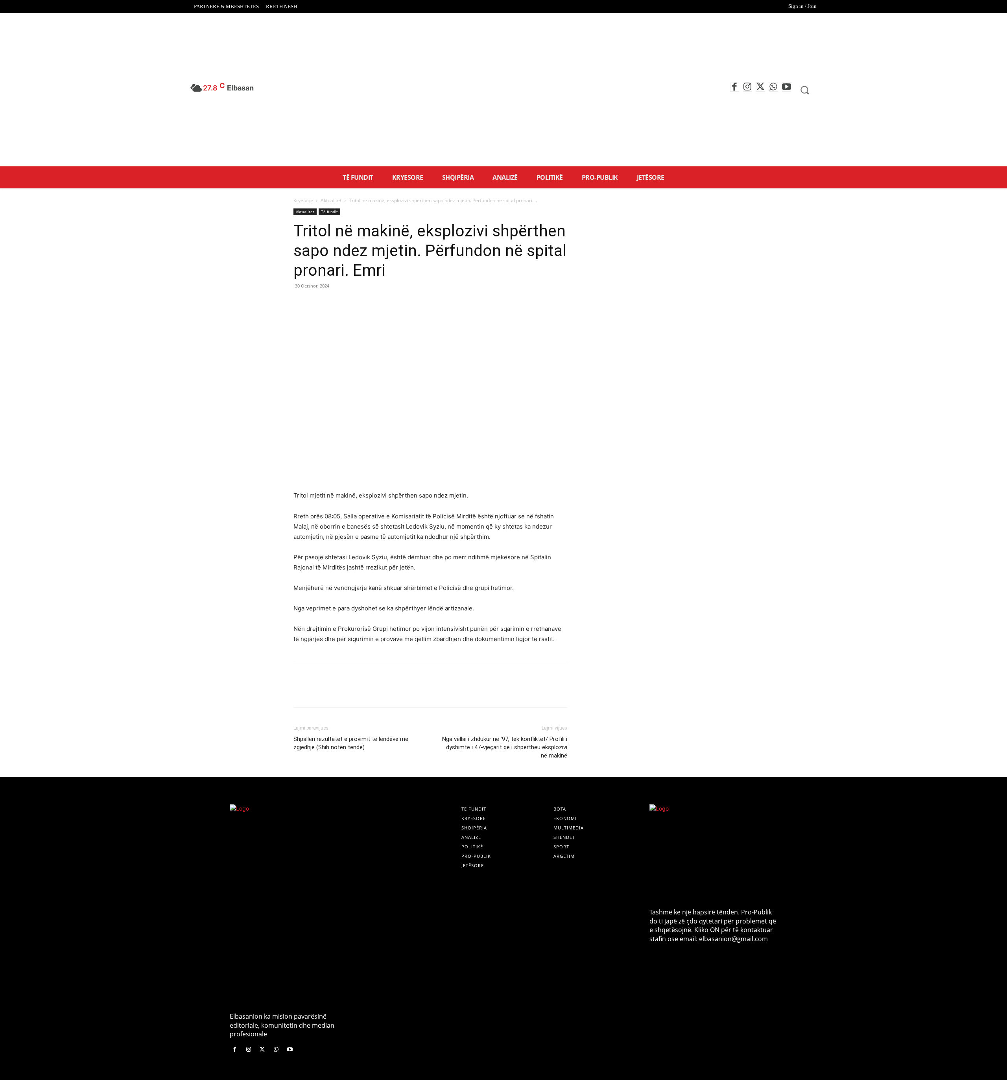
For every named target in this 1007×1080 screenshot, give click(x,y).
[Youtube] (786, 87)
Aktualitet (331, 200)
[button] (805, 90)
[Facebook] (734, 87)
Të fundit (329, 211)
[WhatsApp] (773, 87)
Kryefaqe (303, 200)
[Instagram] (747, 87)
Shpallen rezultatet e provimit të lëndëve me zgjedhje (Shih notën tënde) (350, 743)
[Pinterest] (337, 303)
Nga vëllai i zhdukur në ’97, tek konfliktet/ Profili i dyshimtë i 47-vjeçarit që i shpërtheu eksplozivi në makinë (504, 747)
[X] (760, 87)
